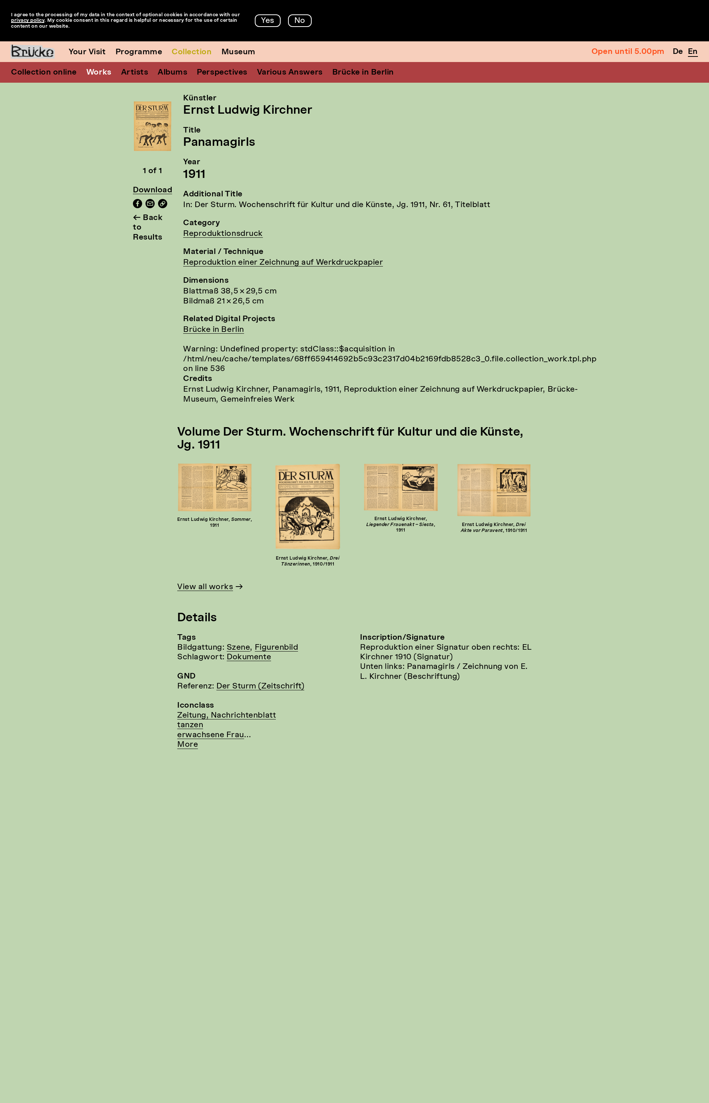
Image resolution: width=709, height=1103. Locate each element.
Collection (192, 52)
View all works (205, 587)
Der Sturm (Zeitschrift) (260, 686)
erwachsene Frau (210, 735)
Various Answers (290, 72)
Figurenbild (276, 648)
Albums (172, 72)
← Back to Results (147, 227)
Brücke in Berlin (363, 72)
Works (99, 72)
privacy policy (27, 20)
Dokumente (249, 657)
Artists (134, 72)
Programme (139, 52)
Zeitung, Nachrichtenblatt (226, 715)
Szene (238, 648)
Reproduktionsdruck (223, 234)
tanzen (190, 725)
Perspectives (222, 72)
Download (152, 190)
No (299, 21)
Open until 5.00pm (628, 52)
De (678, 52)
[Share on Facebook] (137, 206)
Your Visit (87, 52)
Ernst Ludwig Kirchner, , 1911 (214, 523)
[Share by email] (150, 206)
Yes (267, 21)
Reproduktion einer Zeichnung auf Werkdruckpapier (283, 263)
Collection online (44, 72)
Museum (239, 52)
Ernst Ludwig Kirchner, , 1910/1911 (307, 561)
